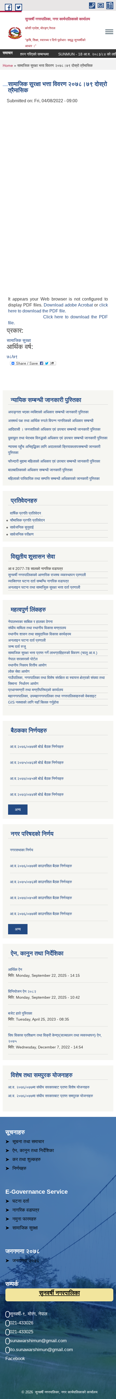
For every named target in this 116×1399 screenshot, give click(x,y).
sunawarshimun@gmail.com (38, 1340)
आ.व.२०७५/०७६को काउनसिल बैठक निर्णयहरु (41, 882)
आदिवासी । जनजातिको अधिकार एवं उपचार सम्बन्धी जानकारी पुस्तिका (54, 429)
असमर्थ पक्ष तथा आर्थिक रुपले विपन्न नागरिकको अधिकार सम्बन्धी (50, 420)
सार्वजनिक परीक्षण (22, 534)
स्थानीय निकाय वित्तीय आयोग (27, 665)
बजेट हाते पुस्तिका (20, 1013)
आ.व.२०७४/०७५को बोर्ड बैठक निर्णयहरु (37, 778)
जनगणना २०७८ (25, 1260)
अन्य (18, 809)
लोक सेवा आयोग (19, 671)
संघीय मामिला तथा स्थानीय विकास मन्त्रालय (37, 628)
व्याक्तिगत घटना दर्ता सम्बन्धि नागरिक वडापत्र (38, 581)
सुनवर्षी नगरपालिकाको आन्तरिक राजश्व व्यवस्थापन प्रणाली (47, 575)
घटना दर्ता (20, 1201)
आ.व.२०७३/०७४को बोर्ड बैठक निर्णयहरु (37, 794)
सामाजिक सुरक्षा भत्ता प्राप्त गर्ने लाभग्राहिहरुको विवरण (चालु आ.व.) (52, 653)
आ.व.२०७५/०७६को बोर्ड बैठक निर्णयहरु (37, 762)
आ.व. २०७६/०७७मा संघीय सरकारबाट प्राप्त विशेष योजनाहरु (49, 1087)
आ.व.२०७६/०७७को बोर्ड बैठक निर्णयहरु (37, 746)
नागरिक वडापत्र (25, 1210)
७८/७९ (12, 356)
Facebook (15, 1358)
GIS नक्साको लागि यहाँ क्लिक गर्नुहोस (33, 702)
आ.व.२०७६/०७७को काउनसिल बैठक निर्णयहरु (41, 866)
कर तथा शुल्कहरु (26, 1159)
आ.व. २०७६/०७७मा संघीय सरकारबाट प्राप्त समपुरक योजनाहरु (50, 1096)
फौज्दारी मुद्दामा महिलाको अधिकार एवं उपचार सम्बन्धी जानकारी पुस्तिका (54, 461)
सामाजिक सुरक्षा (19, 340)
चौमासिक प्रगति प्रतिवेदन (27, 520)
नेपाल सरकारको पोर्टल (22, 659)
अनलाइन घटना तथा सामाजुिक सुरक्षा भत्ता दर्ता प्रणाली (44, 587)
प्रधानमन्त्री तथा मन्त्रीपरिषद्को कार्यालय (36, 690)
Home (8, 65)
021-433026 (21, 1322)
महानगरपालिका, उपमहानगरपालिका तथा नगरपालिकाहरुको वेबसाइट (52, 696)
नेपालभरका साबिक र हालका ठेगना (30, 621)
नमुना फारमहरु (24, 1219)
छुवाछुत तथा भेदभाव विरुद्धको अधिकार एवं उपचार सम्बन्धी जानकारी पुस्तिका (57, 438)
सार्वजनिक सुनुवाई (22, 527)
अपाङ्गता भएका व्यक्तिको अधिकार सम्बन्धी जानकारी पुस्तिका (48, 412)
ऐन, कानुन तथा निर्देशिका (33, 1150)
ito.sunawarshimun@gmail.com (41, 1349)
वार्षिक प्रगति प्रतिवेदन (25, 513)
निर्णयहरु (19, 1168)
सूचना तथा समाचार (28, 1141)
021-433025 (21, 1331)
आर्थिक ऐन (15, 969)
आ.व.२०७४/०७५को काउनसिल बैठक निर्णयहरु (41, 898)
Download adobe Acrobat (69, 305)
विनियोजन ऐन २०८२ (22, 991)
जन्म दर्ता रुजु (17, 646)
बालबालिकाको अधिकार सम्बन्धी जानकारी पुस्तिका (40, 470)
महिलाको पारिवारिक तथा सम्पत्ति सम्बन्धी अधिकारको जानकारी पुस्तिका (54, 478)
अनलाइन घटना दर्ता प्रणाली (27, 640)
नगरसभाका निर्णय (21, 850)
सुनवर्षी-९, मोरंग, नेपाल (28, 1313)
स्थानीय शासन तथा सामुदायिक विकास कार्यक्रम (39, 634)
